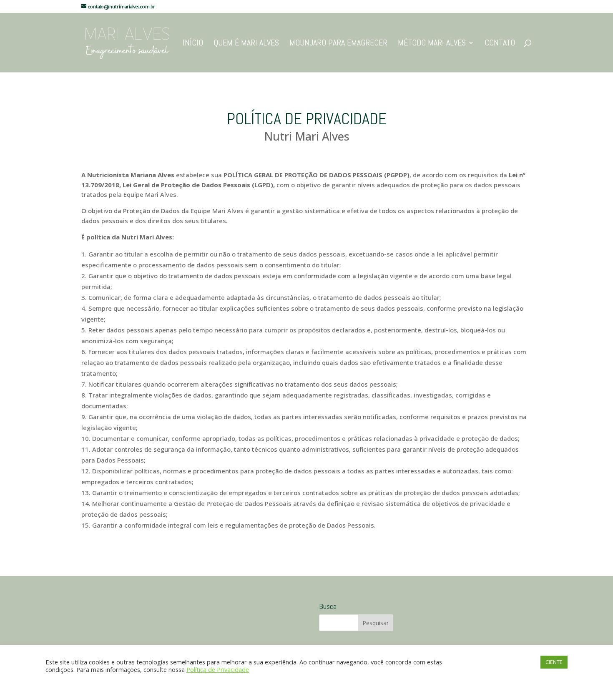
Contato (500, 44)
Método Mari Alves (432, 44)
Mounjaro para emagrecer (338, 44)
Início (193, 44)
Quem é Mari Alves (246, 44)
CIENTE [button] (554, 662)
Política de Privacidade (217, 669)
